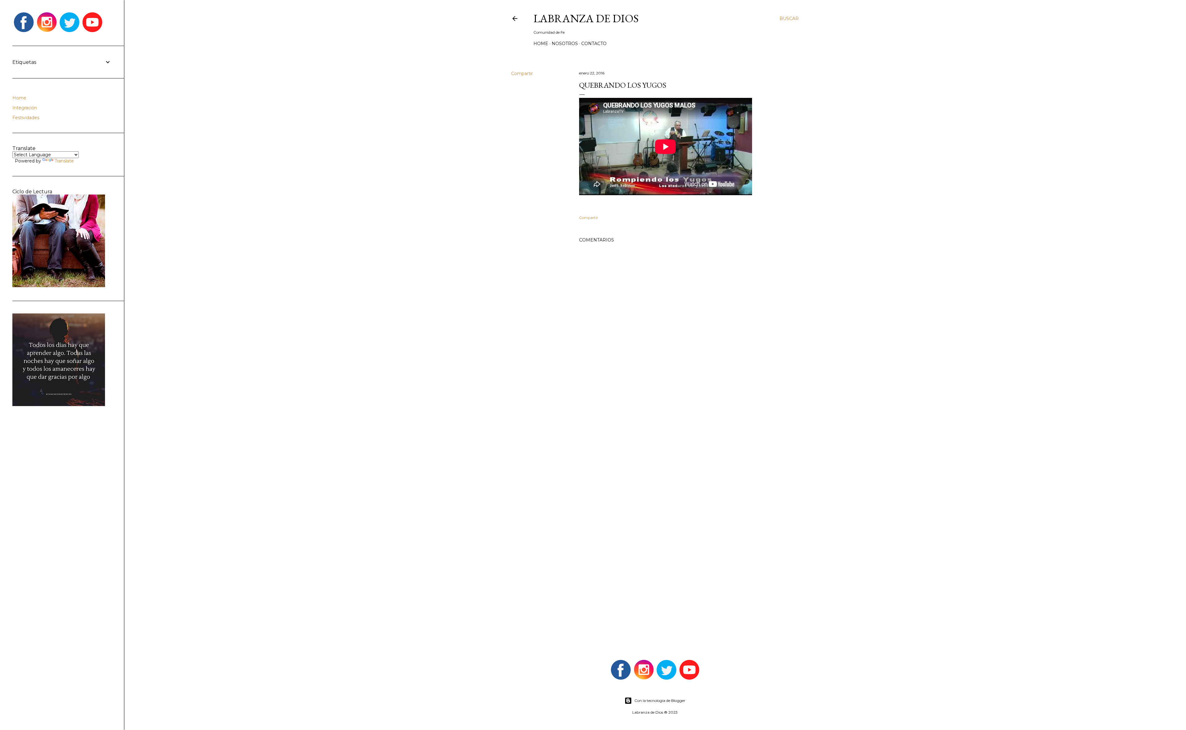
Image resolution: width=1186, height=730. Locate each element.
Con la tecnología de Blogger (659, 700)
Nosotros (565, 43)
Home (540, 43)
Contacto (594, 43)
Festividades (25, 117)
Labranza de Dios (586, 18)
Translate (64, 161)
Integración (24, 108)
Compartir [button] (522, 73)
